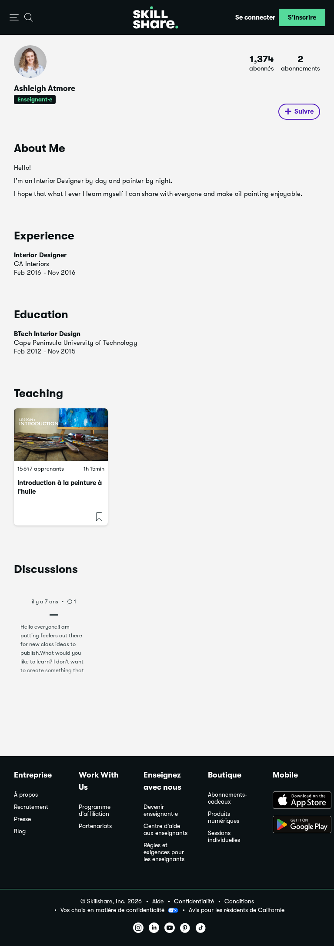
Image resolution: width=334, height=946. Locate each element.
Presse (22, 819)
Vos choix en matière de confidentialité (112, 909)
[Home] (155, 17)
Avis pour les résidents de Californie (236, 910)
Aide (158, 901)
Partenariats (95, 826)
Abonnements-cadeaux (227, 798)
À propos (26, 794)
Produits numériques (223, 817)
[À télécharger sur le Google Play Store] (296, 825)
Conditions (239, 901)
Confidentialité (194, 901)
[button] (14, 17)
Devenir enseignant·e (161, 810)
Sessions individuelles (224, 836)
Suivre (304, 111)
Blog (20, 831)
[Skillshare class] (61, 434)
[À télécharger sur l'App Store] (296, 801)
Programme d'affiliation (94, 810)
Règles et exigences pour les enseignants (164, 852)
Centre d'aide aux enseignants (165, 829)
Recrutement (31, 807)
